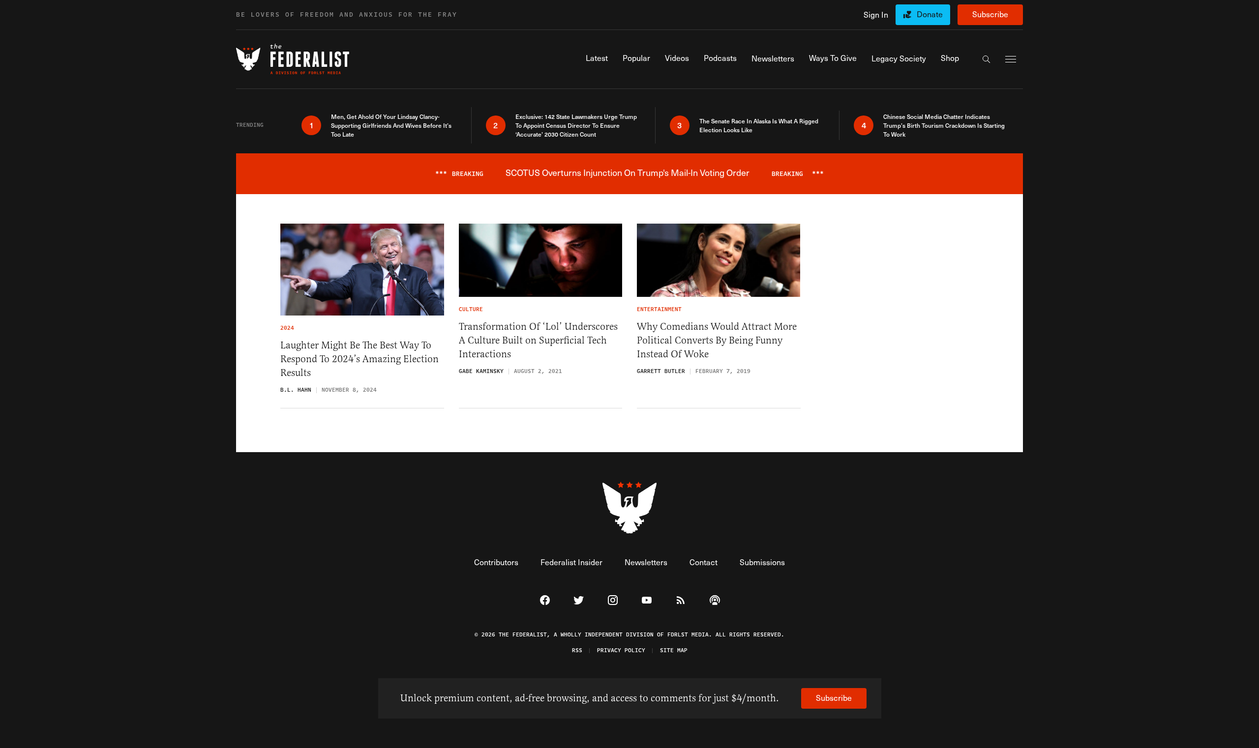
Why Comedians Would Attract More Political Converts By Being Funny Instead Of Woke (717, 340)
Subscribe (990, 14)
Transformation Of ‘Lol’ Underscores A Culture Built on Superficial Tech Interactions (538, 340)
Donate (930, 14)
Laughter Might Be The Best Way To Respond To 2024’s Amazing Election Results (359, 359)
